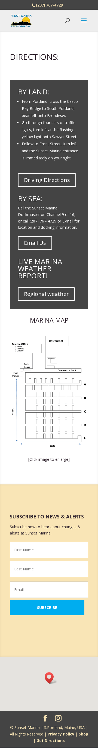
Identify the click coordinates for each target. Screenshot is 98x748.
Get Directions (50, 740)
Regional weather (46, 294)
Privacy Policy (61, 734)
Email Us (35, 242)
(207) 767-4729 (49, 5)
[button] (50, 678)
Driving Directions (47, 180)
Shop (83, 734)
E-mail (67, 221)
